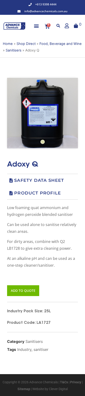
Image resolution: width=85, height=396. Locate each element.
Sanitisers (13, 50)
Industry (24, 349)
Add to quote (23, 290)
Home (8, 44)
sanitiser (41, 349)
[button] (36, 26)
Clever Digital (58, 389)
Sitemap (23, 389)
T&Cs (63, 382)
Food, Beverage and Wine (60, 44)
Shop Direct (26, 44)
